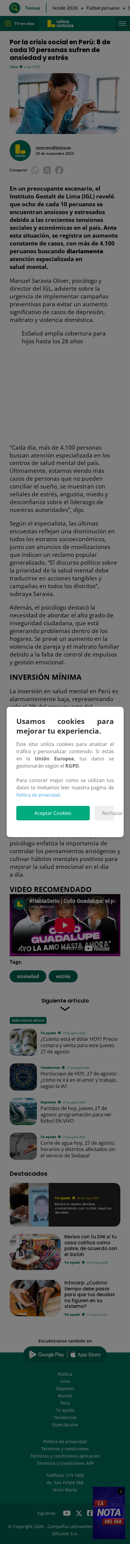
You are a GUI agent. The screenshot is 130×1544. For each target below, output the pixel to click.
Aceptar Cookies (52, 813)
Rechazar (108, 813)
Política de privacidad (38, 795)
